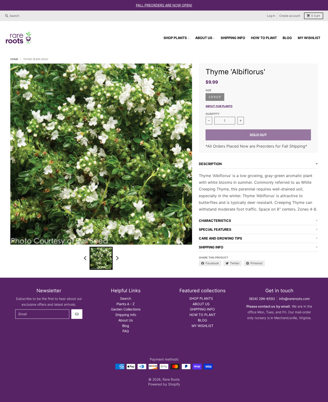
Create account (289, 15)
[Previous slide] (85, 258)
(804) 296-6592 (262, 299)
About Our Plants (219, 106)
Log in (271, 15)
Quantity (212, 113)
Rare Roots (171, 379)
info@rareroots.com (294, 299)
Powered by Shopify (164, 384)
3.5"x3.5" (214, 97)
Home (14, 59)
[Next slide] (117, 258)
